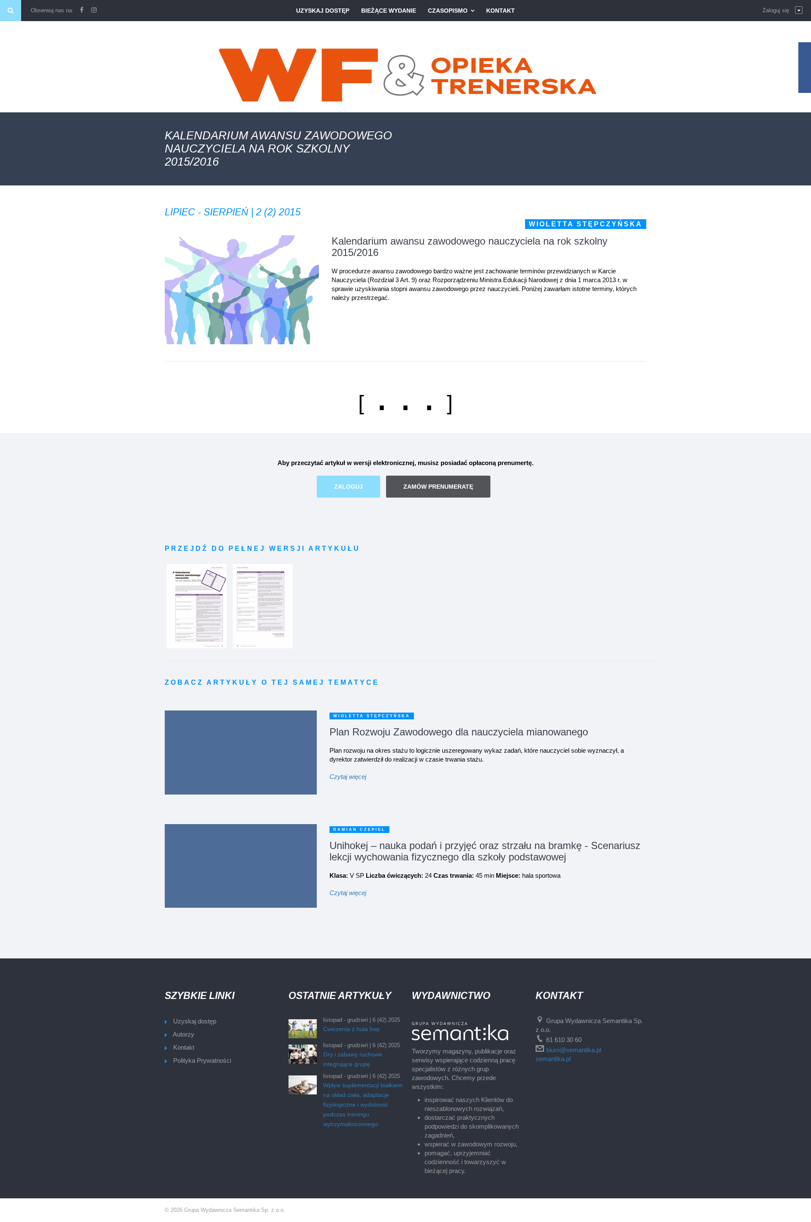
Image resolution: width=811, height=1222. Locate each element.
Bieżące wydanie (388, 10)
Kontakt (500, 10)
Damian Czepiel (359, 829)
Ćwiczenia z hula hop (351, 1029)
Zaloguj (348, 486)
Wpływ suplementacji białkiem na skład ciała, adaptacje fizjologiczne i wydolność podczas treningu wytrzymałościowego (363, 1104)
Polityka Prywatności (202, 1060)
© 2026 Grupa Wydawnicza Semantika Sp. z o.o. (225, 1210)
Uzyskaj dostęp (322, 10)
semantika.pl (553, 1058)
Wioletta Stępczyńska (585, 224)
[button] (782, 10)
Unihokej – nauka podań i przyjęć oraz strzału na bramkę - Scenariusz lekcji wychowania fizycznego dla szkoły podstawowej (484, 851)
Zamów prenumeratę (438, 486)
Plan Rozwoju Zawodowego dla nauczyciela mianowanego (458, 732)
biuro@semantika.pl (573, 1049)
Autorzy (183, 1034)
